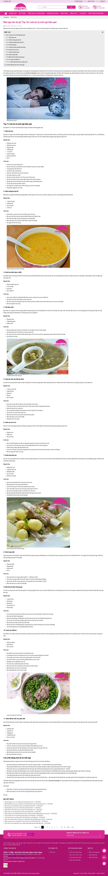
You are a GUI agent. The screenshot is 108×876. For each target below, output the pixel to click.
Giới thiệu (22, 13)
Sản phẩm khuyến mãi (95, 13)
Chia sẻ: (5, 795)
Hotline (99, 6)
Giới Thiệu (52, 852)
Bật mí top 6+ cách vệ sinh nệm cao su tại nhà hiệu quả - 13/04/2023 (23, 811)
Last (72, 827)
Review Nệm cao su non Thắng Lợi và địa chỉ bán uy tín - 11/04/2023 (23, 802)
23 (62, 827)
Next (68, 827)
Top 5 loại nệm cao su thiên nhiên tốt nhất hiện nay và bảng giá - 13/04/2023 (25, 817)
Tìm (71, 7)
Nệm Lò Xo (73, 13)
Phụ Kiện (83, 13)
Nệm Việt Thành (93, 857)
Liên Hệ (102, 1)
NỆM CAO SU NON (52, 13)
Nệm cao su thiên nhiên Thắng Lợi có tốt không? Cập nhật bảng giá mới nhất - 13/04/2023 (28, 819)
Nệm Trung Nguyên (94, 852)
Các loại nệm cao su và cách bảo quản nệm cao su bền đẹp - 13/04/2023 (24, 815)
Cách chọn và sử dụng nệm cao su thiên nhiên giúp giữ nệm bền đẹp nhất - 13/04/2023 (27, 823)
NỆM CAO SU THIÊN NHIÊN (36, 13)
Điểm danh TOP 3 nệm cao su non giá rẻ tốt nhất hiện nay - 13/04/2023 (23, 809)
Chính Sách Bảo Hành (75, 857)
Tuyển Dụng (79, 1)
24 (65, 827)
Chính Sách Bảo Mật (74, 860)
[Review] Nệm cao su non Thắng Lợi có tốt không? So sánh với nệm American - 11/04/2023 (29, 804)
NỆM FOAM (64, 13)
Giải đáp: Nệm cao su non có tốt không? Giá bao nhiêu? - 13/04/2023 (23, 807)
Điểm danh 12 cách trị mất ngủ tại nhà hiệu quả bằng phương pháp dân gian (27, 789)
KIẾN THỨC (91, 1)
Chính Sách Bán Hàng (75, 852)
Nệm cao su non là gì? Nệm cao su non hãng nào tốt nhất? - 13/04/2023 (24, 805)
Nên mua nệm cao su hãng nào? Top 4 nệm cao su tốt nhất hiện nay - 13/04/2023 (26, 821)
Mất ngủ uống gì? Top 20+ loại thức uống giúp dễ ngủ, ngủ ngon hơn (24, 791)
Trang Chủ (12, 13)
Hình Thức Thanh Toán (75, 855)
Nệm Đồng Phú (93, 855)
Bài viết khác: (8, 799)
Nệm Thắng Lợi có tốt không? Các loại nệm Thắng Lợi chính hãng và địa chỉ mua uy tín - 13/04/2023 (31, 813)
